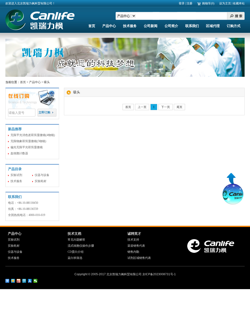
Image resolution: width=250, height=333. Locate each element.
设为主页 (225, 3)
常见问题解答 (76, 239)
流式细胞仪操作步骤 (81, 245)
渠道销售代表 (136, 245)
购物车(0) (208, 3)
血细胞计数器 (19, 153)
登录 (182, 3)
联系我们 (192, 26)
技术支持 (133, 239)
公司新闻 (150, 26)
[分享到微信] (35, 281)
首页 (91, 26)
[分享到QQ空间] (13, 281)
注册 (189, 3)
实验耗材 (40, 181)
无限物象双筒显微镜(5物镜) (28, 141)
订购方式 (233, 26)
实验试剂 (16, 175)
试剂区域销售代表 (139, 258)
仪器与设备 (42, 175)
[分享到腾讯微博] (24, 281)
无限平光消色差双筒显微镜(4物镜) (32, 135)
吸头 (47, 82)
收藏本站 (239, 3)
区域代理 (213, 26)
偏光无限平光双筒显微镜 (26, 147)
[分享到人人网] (30, 281)
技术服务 (130, 26)
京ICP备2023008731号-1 (159, 274)
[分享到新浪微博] (19, 281)
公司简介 (171, 26)
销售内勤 (133, 252)
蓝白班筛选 (75, 258)
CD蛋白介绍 (75, 252)
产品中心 (109, 26)
